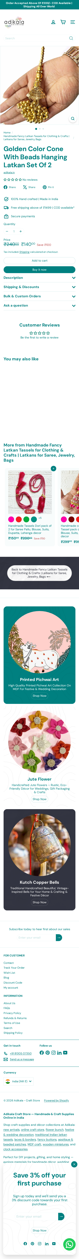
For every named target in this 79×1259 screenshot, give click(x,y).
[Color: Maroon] (71, 519)
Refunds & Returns (15, 1018)
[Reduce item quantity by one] (7, 231)
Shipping (24, 252)
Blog (6, 977)
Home (7, 132)
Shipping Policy (13, 1033)
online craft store (32, 1129)
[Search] (71, 38)
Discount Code (13, 982)
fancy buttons (47, 1139)
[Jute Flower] (39, 742)
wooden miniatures (56, 1144)
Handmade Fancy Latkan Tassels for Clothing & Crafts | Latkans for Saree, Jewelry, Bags (36, 138)
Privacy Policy (12, 1013)
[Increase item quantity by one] (20, 231)
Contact (9, 963)
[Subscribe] (61, 1216)
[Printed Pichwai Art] (39, 642)
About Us (9, 1003)
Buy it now (39, 269)
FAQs (7, 1008)
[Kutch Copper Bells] (39, 845)
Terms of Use (12, 1023)
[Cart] (63, 22)
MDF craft (34, 1144)
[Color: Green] (26, 519)
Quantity (9, 224)
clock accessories (15, 1149)
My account (11, 987)
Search (8, 1028)
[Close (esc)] (74, 1164)
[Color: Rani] (11, 519)
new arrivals (11, 1129)
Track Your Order (14, 967)
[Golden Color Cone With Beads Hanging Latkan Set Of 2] (30, 399)
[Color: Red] (19, 519)
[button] (13, 180)
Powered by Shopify (56, 1100)
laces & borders (25, 1139)
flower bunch (55, 1129)
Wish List (9, 973)
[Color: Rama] (34, 519)
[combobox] (39, 38)
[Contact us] (69, 1244)
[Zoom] (73, 118)
